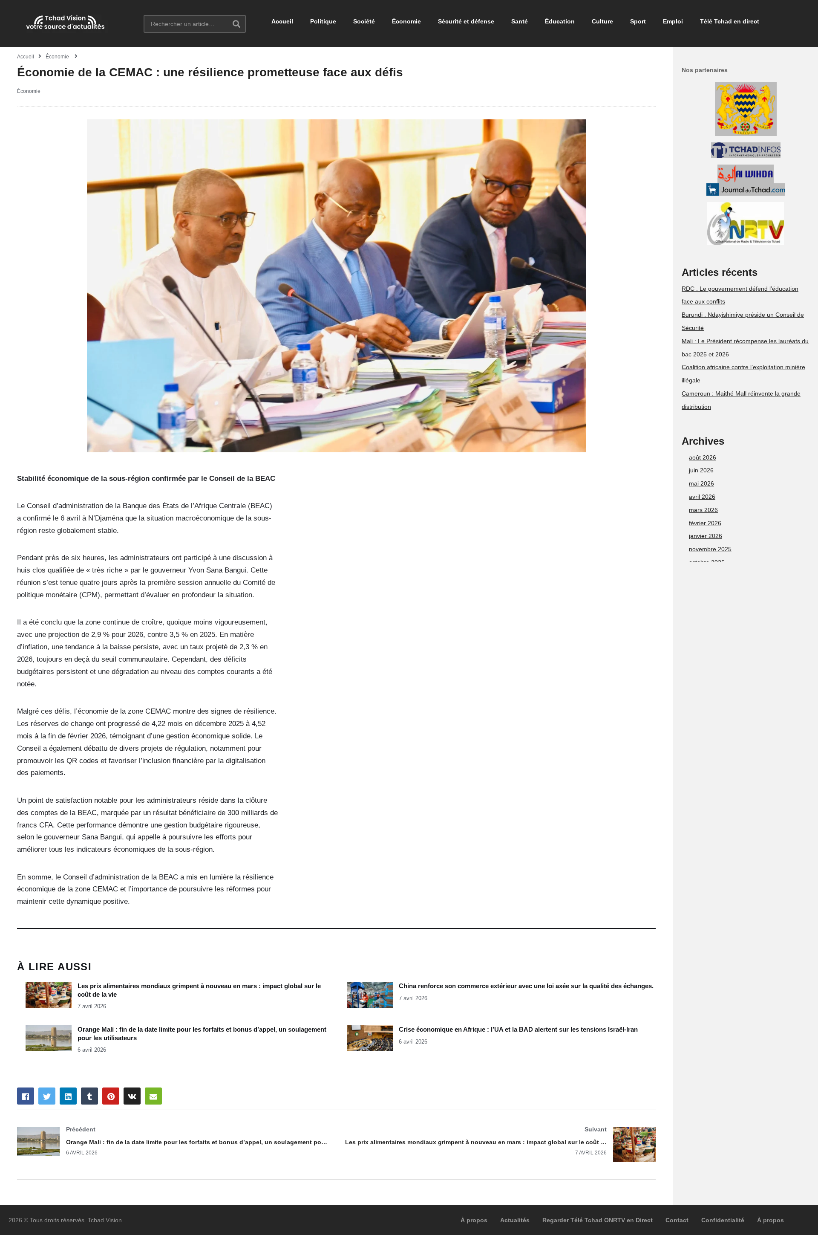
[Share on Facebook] (25, 1096)
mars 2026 (703, 509)
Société (364, 21)
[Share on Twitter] (46, 1096)
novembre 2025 (710, 549)
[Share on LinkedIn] (68, 1096)
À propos (474, 1220)
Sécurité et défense (466, 21)
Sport (638, 21)
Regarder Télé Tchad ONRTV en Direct (597, 1220)
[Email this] (153, 1096)
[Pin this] (110, 1096)
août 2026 (702, 457)
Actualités (515, 1220)
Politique (323, 21)
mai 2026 (701, 483)
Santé (519, 21)
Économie (406, 21)
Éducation (560, 21)
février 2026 (705, 523)
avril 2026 (702, 496)
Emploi (673, 21)
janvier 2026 (705, 535)
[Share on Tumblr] (89, 1096)
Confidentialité (722, 1220)
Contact (676, 1220)
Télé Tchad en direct (729, 21)
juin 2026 (701, 470)
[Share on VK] (132, 1096)
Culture (602, 21)
